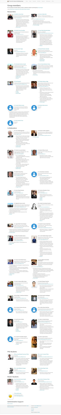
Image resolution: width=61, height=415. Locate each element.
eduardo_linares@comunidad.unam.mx (46, 356)
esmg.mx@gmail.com (37, 405)
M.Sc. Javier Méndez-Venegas (20, 368)
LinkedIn (17, 330)
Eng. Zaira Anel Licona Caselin (20, 379)
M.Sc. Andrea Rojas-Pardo (43, 368)
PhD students (22, 9)
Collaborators (17, 9)
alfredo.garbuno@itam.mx (44, 86)
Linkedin (17, 92)
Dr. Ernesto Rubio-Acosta (19, 105)
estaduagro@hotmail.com (44, 298)
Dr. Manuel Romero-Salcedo (43, 48)
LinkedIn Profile (18, 292)
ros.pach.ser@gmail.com (20, 310)
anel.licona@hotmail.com (20, 381)
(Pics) (53, 1)
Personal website (12, 232)
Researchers (12, 9)
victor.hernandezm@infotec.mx (38, 266)
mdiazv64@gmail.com (19, 395)
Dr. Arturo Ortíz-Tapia (18, 48)
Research (43, 1)
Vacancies (34, 1)
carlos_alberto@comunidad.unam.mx (46, 381)
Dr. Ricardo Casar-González (19, 30)
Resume (41, 45)
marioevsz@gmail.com (19, 285)
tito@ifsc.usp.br (18, 134)
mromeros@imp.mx (43, 52)
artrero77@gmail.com (19, 192)
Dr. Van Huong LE (17, 81)
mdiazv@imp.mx (19, 17)
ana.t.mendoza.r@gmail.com (44, 68)
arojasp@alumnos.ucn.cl (44, 370)
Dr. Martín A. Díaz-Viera (18, 14)
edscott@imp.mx (42, 153)
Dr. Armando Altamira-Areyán (20, 64)
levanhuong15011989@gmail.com (21, 84)
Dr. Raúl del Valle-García (43, 105)
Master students (27, 9)
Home (27, 1)
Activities (38, 1)
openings (16, 394)
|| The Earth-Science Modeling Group (15, 1)
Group (30, 1)
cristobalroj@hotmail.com (44, 239)
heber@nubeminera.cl (19, 240)
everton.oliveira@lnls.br (20, 153)
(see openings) (40, 7)
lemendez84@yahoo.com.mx (20, 370)
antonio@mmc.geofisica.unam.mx (45, 135)
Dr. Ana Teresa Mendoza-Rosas (44, 64)
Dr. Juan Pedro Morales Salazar (44, 30)
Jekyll (27, 405)
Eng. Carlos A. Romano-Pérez (44, 379)
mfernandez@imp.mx (19, 340)
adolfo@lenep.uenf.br (19, 175)
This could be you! (17, 393)
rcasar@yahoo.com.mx (19, 34)
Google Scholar (42, 59)
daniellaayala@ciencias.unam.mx (45, 339)
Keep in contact (10, 403)
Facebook (36, 407)
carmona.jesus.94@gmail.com (21, 356)
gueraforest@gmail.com (20, 263)
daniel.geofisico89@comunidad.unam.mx (46, 284)
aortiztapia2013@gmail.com (20, 51)
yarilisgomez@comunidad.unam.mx (45, 310)
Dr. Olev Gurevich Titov (18, 120)
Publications (48, 1)
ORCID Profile (18, 168)
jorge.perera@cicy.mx (19, 227)
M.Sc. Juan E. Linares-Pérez (43, 354)
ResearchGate (18, 27)
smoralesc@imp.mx (19, 321)
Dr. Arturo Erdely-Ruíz (42, 14)
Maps (38, 412)
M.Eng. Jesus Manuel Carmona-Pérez (21, 354)
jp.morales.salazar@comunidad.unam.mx (46, 33)
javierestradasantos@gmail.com (45, 321)
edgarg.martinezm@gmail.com (21, 298)
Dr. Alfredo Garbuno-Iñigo (43, 81)
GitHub (17, 91)
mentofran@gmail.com (43, 192)
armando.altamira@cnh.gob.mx (21, 67)
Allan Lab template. (10, 406)
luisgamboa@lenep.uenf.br (44, 175)
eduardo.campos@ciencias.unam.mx (46, 227)
